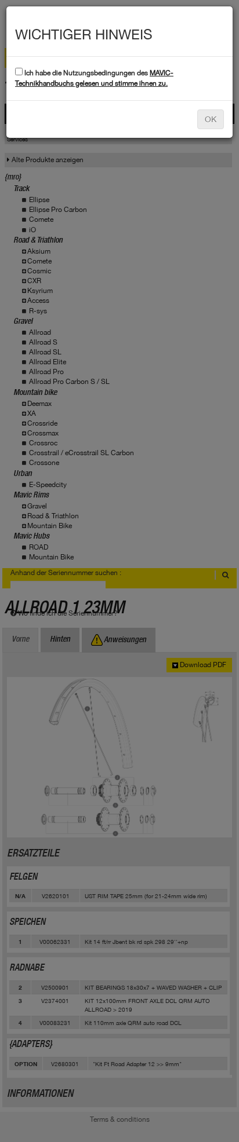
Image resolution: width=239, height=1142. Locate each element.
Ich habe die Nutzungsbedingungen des (94, 78)
